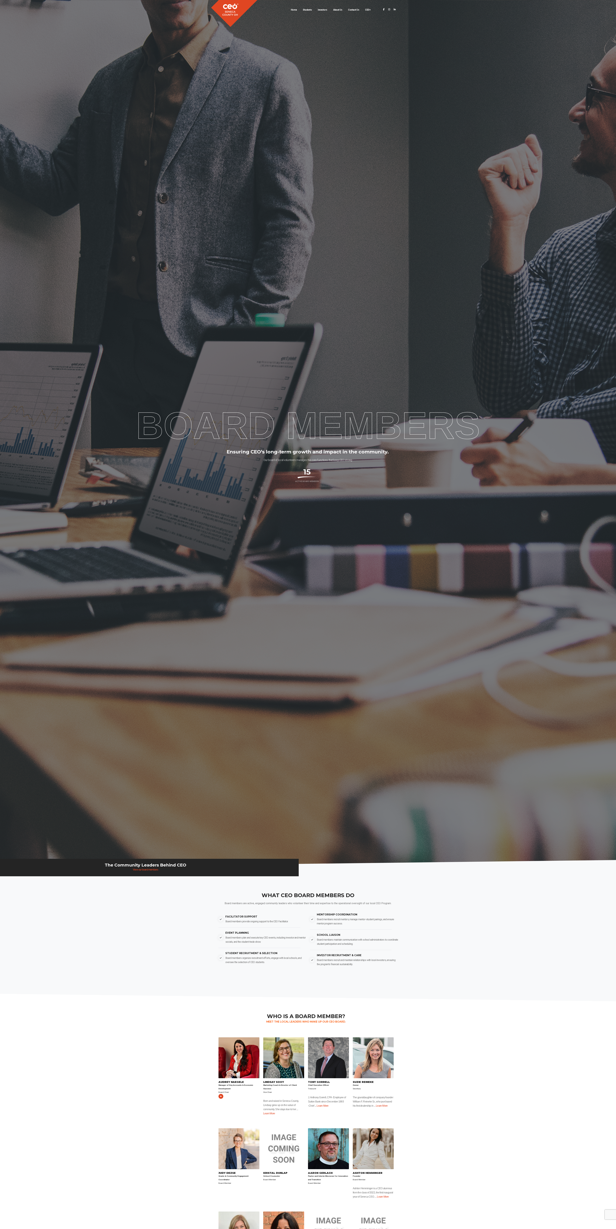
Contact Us (353, 10)
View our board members (145, 869)
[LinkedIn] (394, 9)
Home (294, 10)
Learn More (269, 1113)
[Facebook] (383, 9)
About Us (337, 10)
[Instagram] (389, 9)
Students (307, 10)
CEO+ (368, 10)
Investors (322, 10)
